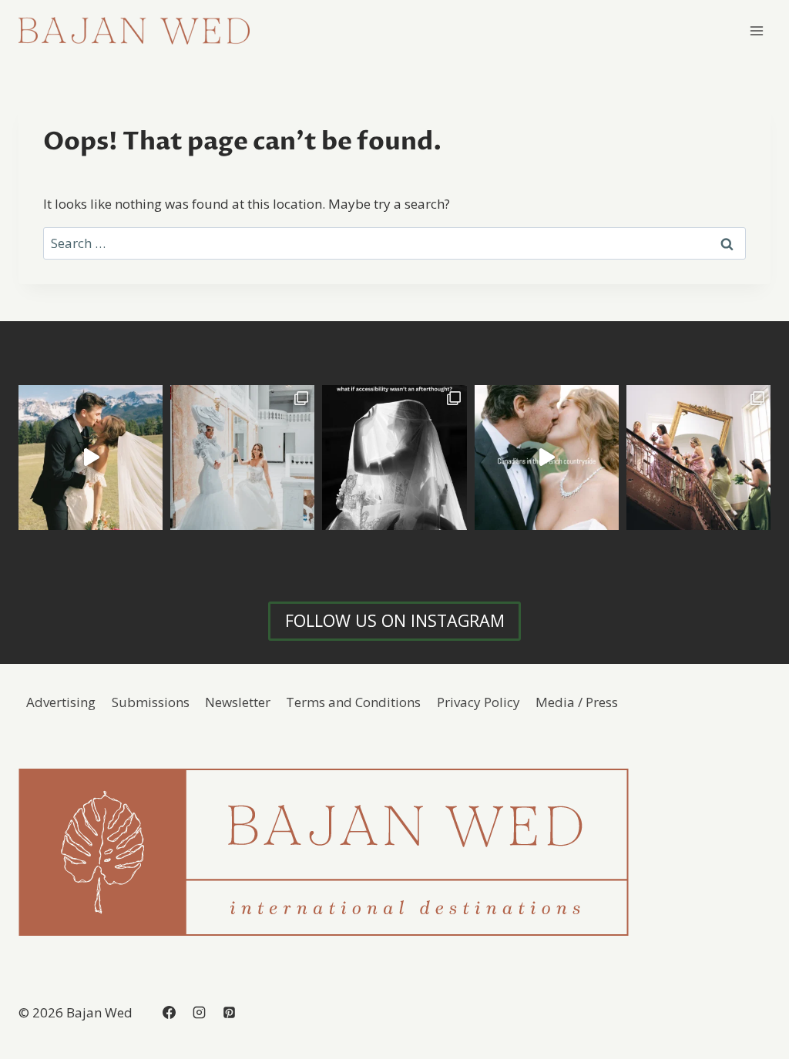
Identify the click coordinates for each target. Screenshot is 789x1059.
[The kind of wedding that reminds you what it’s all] (90, 457)
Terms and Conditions (353, 702)
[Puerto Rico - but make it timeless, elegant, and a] (242, 457)
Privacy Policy (478, 702)
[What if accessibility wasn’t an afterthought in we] (394, 457)
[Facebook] (169, 1012)
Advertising (61, 702)
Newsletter (237, 702)
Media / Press (577, 702)
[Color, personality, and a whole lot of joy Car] (698, 457)
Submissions (151, 702)
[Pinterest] (229, 1012)
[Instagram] (199, 1012)
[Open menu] (756, 30)
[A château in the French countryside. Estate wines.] (547, 457)
